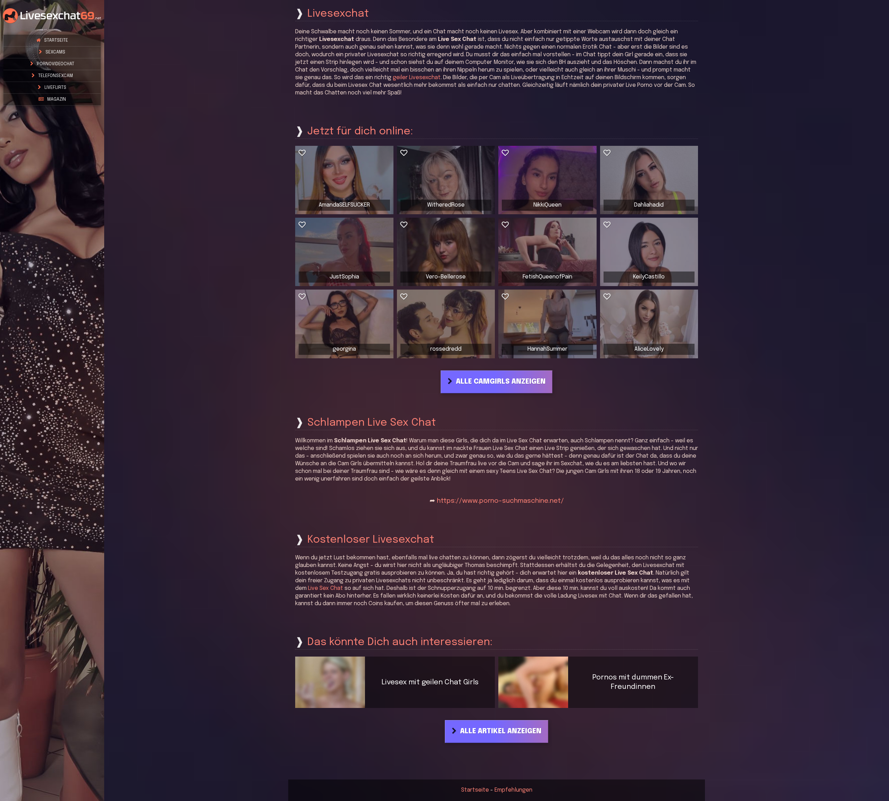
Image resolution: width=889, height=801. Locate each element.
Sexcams (55, 52)
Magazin (56, 99)
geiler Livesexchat (417, 78)
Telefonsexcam (55, 76)
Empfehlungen (513, 790)
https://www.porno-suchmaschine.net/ (500, 501)
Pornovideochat (55, 64)
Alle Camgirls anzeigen (501, 381)
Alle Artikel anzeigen (500, 731)
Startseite (56, 40)
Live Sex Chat (325, 588)
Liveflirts (55, 87)
